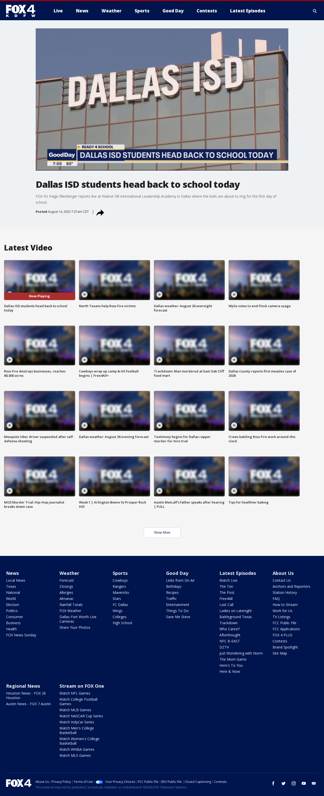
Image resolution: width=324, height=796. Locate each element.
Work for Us (282, 610)
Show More (162, 532)
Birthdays (173, 586)
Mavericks (121, 592)
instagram (294, 783)
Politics (12, 610)
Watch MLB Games (75, 709)
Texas (11, 586)
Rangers (119, 586)
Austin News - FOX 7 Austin (28, 703)
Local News (15, 580)
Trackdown (228, 622)
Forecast (66, 580)
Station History (285, 592)
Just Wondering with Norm (241, 653)
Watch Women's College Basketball (79, 741)
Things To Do (177, 610)
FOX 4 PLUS (282, 635)
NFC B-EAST (229, 641)
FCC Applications (286, 628)
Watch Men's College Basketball (76, 730)
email (314, 783)
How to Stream (285, 604)
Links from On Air (180, 580)
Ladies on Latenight (235, 610)
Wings (118, 610)
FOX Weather (70, 610)
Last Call (226, 604)
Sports (120, 573)
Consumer (14, 616)
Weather (69, 573)
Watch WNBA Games (76, 749)
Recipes (172, 592)
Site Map (280, 653)
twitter (283, 783)
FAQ (276, 598)
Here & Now (229, 671)
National (13, 592)
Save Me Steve (178, 616)
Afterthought (229, 635)
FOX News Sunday (21, 635)
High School (122, 622)
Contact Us (282, 580)
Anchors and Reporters (291, 586)
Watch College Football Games (78, 701)
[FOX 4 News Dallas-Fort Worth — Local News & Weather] (22, 11)
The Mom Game (233, 659)
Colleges (120, 616)
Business (13, 622)
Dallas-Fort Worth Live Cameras (77, 619)
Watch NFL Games (74, 693)
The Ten (226, 586)
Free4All (226, 598)
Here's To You (231, 665)
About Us (283, 573)
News (12, 573)
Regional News (23, 686)
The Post (226, 592)
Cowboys (120, 580)
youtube (304, 783)
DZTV (224, 647)
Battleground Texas (235, 616)
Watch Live (228, 580)
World (11, 598)
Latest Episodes (237, 573)
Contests (280, 641)
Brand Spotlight (285, 647)
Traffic (171, 598)
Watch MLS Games (75, 755)
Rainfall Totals (71, 604)
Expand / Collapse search (315, 11)
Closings (66, 586)
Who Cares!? (229, 628)
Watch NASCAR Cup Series (81, 716)
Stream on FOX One (81, 686)
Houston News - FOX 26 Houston (26, 695)
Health (11, 628)
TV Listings (281, 616)
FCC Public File (284, 622)
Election (12, 604)
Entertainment (177, 604)
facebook (273, 783)
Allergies (66, 592)
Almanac (66, 598)
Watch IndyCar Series (76, 722)
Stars (117, 598)
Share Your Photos (74, 627)
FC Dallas (120, 604)
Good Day (177, 573)
